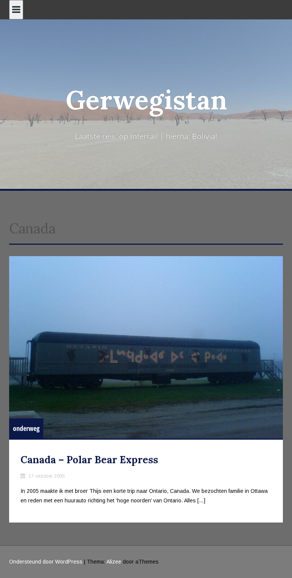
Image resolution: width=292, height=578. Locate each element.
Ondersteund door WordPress (46, 562)
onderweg (26, 428)
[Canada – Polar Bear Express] (146, 347)
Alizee (113, 562)
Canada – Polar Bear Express (89, 459)
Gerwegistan (146, 100)
